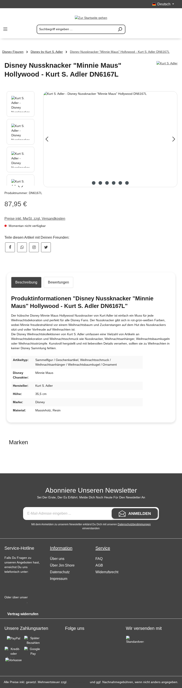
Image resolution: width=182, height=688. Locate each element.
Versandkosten (78, 682)
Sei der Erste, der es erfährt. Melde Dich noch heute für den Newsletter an (91, 497)
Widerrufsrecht (106, 572)
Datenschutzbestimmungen (134, 524)
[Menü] (5, 29)
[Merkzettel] (153, 29)
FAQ (99, 559)
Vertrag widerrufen (22, 614)
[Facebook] (10, 247)
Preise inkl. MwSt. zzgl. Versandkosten (34, 218)
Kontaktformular (15, 602)
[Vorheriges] (47, 139)
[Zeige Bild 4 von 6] (113, 183)
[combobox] (76, 29)
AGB (99, 565)
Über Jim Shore (62, 565)
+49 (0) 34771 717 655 (20, 583)
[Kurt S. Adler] (167, 63)
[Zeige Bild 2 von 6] (100, 183)
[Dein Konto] (163, 29)
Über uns (57, 559)
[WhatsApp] (22, 247)
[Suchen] (120, 29)
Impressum (58, 579)
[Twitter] (46, 247)
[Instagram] (34, 247)
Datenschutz (60, 572)
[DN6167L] (110, 139)
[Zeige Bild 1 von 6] (93, 183)
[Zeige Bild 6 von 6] (127, 183)
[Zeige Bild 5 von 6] (120, 183)
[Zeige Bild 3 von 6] (107, 183)
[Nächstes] (173, 139)
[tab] (26, 282)
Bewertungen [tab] (58, 282)
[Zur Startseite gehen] (91, 17)
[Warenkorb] (174, 29)
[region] (91, 139)
